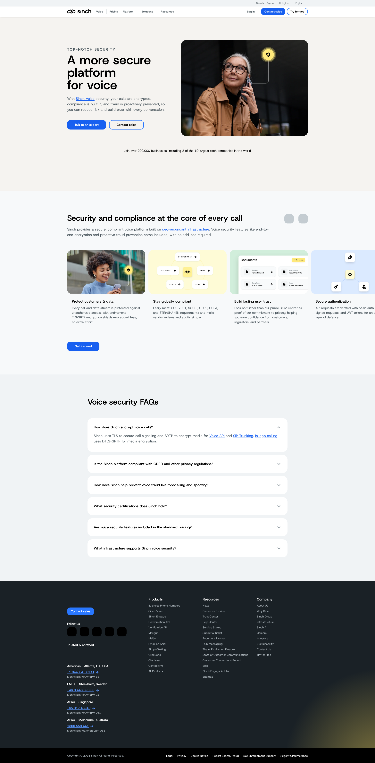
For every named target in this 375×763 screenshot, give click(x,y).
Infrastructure (265, 622)
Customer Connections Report (222, 660)
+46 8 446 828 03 (80, 690)
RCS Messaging (213, 644)
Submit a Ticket (212, 633)
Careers (262, 633)
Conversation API (159, 622)
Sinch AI (262, 627)
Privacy (181, 756)
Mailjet (152, 638)
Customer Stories (214, 611)
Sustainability (265, 644)
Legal (169, 756)
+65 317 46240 (78, 708)
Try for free (297, 11)
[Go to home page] (79, 11)
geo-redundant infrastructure (185, 229)
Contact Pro (155, 665)
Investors (262, 638)
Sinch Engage (157, 616)
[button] (258, 3)
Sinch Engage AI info (216, 671)
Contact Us (264, 649)
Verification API (157, 627)
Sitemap (208, 676)
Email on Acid (156, 644)
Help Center (210, 622)
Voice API (217, 435)
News (206, 605)
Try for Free (264, 655)
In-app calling (266, 435)
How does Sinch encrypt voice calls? (123, 427)
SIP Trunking (243, 435)
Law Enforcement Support (259, 756)
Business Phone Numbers (164, 605)
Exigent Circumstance (294, 756)
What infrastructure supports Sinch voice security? (135, 548)
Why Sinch (263, 611)
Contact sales (273, 11)
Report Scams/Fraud (225, 756)
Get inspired (83, 346)
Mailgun (153, 633)
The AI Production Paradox (219, 649)
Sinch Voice (85, 98)
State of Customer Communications (225, 655)
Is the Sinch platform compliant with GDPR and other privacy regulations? (153, 464)
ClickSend (154, 655)
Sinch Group (264, 616)
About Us (262, 605)
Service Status (212, 627)
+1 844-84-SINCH (80, 672)
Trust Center (210, 616)
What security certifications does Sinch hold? (130, 506)
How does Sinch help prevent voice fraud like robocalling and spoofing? (151, 485)
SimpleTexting (157, 649)
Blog (205, 665)
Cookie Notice (199, 756)
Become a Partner (214, 638)
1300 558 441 (78, 726)
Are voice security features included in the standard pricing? (143, 527)
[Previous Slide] (289, 218)
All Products (155, 671)
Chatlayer (154, 660)
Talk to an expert (87, 125)
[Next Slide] (303, 218)
